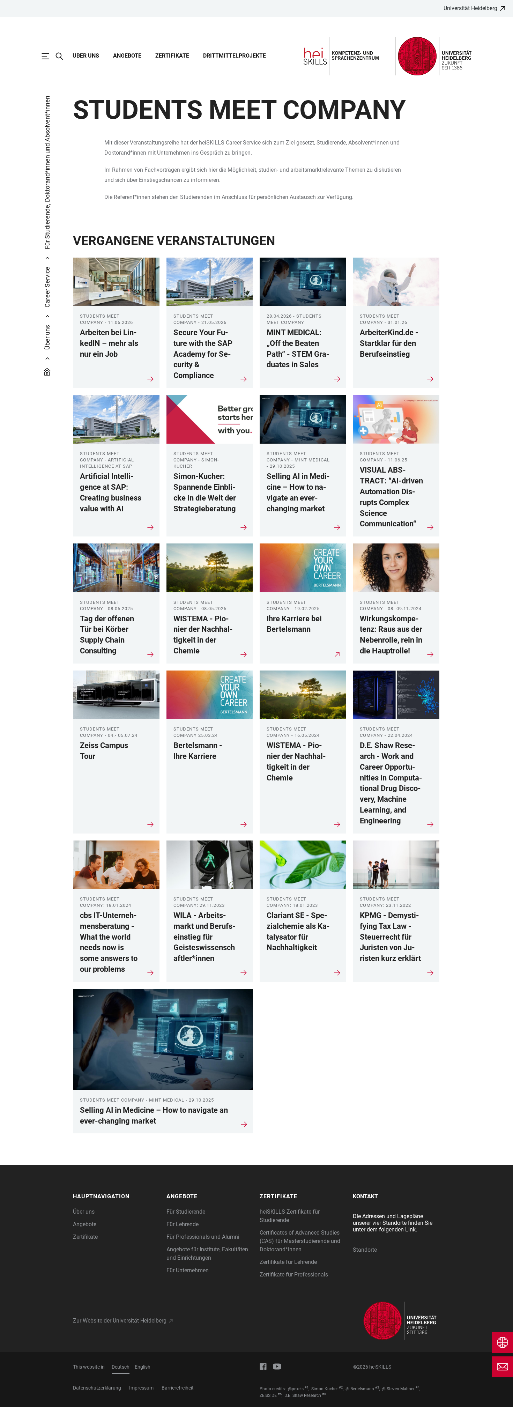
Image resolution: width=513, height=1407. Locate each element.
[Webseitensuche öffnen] (63, 56)
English (142, 1367)
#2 (341, 1387)
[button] (116, 1196)
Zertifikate (172, 55)
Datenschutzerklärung (97, 1388)
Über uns (86, 55)
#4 (417, 1387)
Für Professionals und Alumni (202, 1237)
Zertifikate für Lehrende (288, 1262)
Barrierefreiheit (178, 1388)
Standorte (365, 1249)
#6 (324, 1394)
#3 (377, 1387)
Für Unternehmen (187, 1270)
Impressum (141, 1388)
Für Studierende (185, 1211)
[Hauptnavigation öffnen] (49, 56)
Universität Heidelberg (470, 8)
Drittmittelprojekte (234, 55)
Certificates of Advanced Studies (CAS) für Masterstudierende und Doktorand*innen (300, 1241)
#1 (306, 1387)
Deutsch (120, 1367)
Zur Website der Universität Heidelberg (119, 1320)
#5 (280, 1394)
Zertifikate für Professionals (294, 1274)
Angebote (127, 55)
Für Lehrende (182, 1224)
